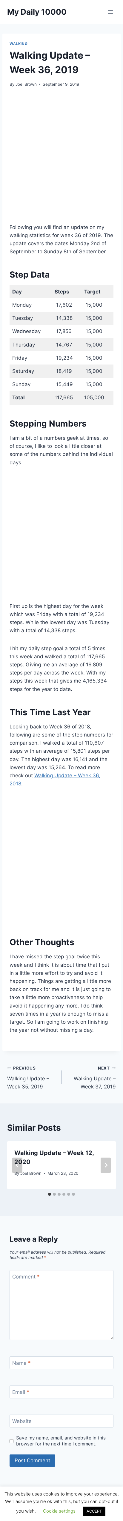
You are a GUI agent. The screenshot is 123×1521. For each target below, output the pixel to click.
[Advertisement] (61, 159)
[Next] (106, 1165)
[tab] (49, 1194)
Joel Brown (26, 84)
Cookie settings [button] (59, 1511)
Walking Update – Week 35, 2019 (28, 1078)
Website (22, 1421)
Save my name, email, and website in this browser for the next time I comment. (61, 1441)
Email (20, 1392)
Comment (26, 1277)
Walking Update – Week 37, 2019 (95, 1078)
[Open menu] (110, 11)
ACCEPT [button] (94, 1511)
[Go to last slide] (17, 1165)
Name (21, 1363)
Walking (18, 43)
